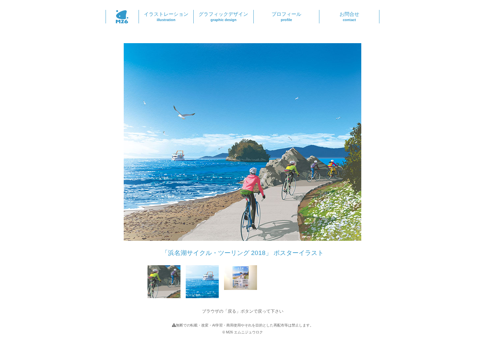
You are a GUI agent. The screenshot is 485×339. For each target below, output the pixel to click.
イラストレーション (166, 16)
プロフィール (286, 16)
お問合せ (349, 16)
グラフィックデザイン (223, 16)
